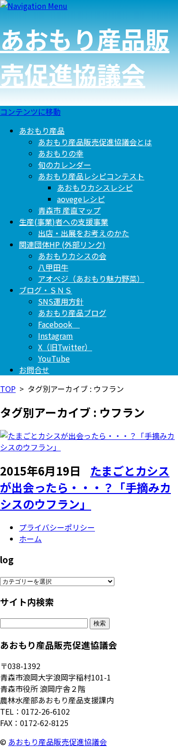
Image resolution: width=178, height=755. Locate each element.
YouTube (54, 358)
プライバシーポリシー (57, 527)
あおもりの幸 (61, 153)
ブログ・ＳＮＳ (45, 290)
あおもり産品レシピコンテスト (91, 176)
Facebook (59, 324)
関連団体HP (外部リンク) (62, 244)
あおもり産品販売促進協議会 (84, 56)
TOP (8, 388)
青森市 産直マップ (69, 210)
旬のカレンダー (64, 164)
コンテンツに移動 (30, 111)
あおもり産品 (42, 130)
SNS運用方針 (61, 301)
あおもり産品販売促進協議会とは (95, 142)
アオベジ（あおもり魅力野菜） (91, 278)
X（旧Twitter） (65, 347)
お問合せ (34, 369)
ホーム (30, 538)
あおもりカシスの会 (72, 255)
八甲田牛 (53, 267)
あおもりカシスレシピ (95, 187)
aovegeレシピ (81, 199)
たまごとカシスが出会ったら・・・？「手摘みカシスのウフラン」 (85, 487)
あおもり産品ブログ (72, 312)
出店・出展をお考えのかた (83, 233)
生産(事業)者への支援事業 (63, 221)
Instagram (55, 335)
